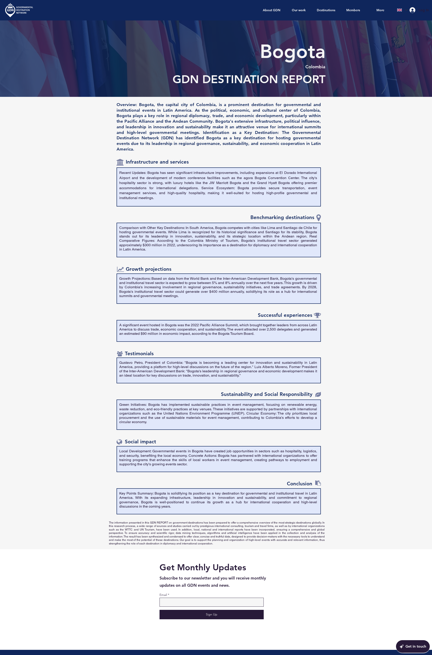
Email (163, 594)
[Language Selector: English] (402, 10)
